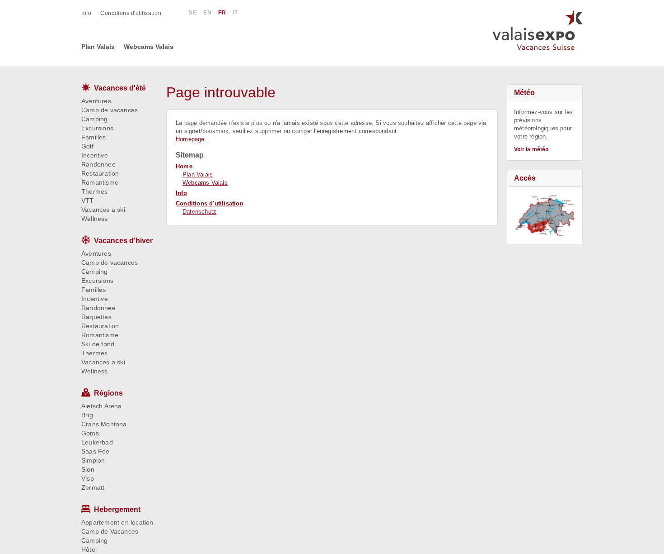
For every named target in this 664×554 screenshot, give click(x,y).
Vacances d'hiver (123, 240)
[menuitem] (90, 13)
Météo (524, 92)
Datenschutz (199, 211)
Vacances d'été (120, 88)
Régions (108, 393)
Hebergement (117, 509)
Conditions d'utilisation (209, 203)
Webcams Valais (205, 182)
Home (184, 166)
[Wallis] (544, 215)
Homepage (190, 139)
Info (181, 193)
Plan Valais (197, 174)
